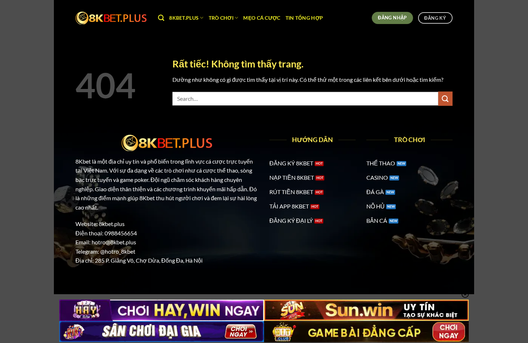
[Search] (161, 18)
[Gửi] (445, 98)
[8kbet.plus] (111, 17)
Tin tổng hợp (304, 18)
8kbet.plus (184, 18)
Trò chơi (221, 18)
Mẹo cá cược (261, 18)
